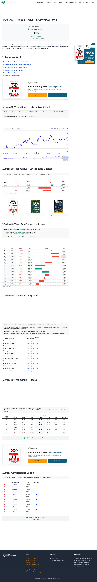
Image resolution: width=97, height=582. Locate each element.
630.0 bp (30, 343)
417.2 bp (30, 363)
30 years (15, 512)
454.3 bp (30, 358)
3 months (14, 487)
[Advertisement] (48, 10)
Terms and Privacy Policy (33, 572)
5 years (15, 499)
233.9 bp (30, 366)
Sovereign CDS (83, 2)
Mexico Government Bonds (37, 517)
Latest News (29, 568)
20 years (15, 509)
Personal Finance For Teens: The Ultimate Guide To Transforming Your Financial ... (35, 214)
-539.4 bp (29, 368)
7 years (15, 502)
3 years (15, 497)
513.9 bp (30, 356)
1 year (14, 494)
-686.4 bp (29, 371)
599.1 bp (30, 346)
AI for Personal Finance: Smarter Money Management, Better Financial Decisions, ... (58, 214)
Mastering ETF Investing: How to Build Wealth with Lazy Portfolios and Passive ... (13, 214)
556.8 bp (30, 348)
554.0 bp (30, 351)
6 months (14, 489)
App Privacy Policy (31, 570)
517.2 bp (30, 353)
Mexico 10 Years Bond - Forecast (37, 438)
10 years (15, 504)
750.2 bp (30, 341)
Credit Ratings (58, 2)
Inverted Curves (39, 2)
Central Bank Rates (70, 2)
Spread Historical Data (32, 564)
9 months (14, 492)
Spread (49, 2)
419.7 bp (30, 361)
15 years (15, 507)
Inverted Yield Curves (32, 566)
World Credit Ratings (32, 558)
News (92, 2)
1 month (15, 484)
